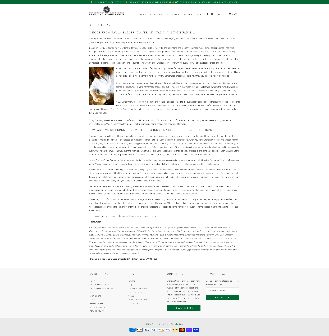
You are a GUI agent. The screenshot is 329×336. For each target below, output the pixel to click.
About (188, 14)
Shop (142, 14)
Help (200, 14)
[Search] (212, 14)
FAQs (131, 285)
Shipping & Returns (138, 289)
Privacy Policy (136, 292)
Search (132, 281)
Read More (184, 308)
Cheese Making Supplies (101, 289)
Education (172, 14)
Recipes (93, 292)
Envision (179, 324)
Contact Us (134, 303)
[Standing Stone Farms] (107, 12)
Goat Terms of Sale (138, 300)
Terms (131, 296)
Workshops (155, 14)
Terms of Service (98, 307)
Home (92, 281)
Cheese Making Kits (99, 285)
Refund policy (97, 311)
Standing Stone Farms (161, 324)
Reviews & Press (98, 303)
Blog (92, 300)
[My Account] (207, 14)
